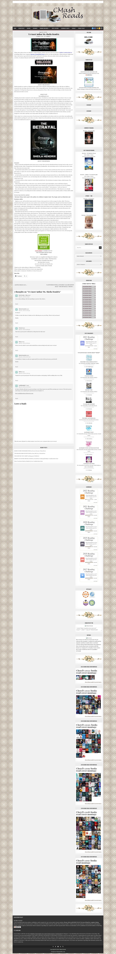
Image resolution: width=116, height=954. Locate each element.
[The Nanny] (80, 782)
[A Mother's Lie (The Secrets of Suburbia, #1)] (99, 835)
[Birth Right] (77, 782)
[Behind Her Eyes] (99, 893)
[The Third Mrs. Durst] (90, 738)
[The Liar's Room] (86, 825)
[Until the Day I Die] (77, 796)
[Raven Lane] (86, 777)
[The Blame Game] (77, 679)
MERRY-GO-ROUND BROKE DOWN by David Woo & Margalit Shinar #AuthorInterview (36, 458)
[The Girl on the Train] (99, 888)
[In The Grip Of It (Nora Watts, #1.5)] (86, 839)
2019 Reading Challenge (89, 538)
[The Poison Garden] (90, 777)
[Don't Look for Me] (93, 738)
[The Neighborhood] (80, 777)
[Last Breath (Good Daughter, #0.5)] (96, 878)
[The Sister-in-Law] (99, 699)
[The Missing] (93, 869)
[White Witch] (80, 849)
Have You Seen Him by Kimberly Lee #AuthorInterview (28, 461)
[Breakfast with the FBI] (83, 757)
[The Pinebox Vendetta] (80, 747)
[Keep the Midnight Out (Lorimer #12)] (83, 844)
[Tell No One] (83, 796)
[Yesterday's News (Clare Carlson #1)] (80, 844)
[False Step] (96, 781)
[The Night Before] (99, 787)
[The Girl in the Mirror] (83, 738)
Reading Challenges (44, 28)
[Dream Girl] (80, 708)
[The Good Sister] (93, 704)
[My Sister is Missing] (77, 752)
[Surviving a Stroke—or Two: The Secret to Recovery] (93, 874)
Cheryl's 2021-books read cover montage (86, 691)
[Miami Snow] (77, 835)
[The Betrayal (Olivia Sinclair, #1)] (96, 713)
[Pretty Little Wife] (86, 733)
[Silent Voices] (86, 781)
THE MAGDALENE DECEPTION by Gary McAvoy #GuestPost (29, 453)
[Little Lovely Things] (77, 791)
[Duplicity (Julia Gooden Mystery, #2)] (99, 878)
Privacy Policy (81, 28)
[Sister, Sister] (99, 874)
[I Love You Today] (96, 888)
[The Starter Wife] (83, 782)
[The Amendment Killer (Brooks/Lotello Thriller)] (83, 869)
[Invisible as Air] (93, 777)
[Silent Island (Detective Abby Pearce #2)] (90, 699)
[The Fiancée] (93, 708)
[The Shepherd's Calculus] (83, 849)
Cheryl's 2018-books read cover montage (86, 813)
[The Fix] (93, 849)
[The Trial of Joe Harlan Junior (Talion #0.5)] (77, 738)
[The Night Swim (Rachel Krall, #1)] (99, 738)
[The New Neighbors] (80, 830)
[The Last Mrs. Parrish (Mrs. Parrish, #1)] (93, 830)
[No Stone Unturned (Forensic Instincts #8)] (77, 757)
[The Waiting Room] (83, 821)
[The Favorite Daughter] (96, 796)
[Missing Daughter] (77, 699)
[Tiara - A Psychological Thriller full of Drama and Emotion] (86, 801)
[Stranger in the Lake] (86, 747)
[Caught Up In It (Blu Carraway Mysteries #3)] (80, 796)
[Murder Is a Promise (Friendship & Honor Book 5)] (96, 839)
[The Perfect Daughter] (93, 713)
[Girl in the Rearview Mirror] (86, 786)
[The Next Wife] (99, 708)
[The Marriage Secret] (83, 679)
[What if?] (96, 738)
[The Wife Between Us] (90, 849)
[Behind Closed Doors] (86, 893)
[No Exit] (99, 796)
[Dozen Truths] (80, 888)
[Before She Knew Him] (99, 791)
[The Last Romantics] (86, 796)
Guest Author (44, 32)
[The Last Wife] (80, 704)
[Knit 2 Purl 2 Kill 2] (83, 752)
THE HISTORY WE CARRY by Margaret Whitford (26, 456)
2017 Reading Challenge (89, 570)
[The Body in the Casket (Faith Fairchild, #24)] (90, 869)
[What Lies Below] (99, 844)
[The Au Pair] (99, 821)
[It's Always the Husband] (93, 821)
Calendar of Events (65, 28)
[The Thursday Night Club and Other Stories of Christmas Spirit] (96, 869)
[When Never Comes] (90, 821)
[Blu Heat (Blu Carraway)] (86, 888)
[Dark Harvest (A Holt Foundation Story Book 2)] (93, 878)
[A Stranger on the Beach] (83, 786)
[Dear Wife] (96, 786)
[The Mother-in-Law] (77, 743)
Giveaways (35, 28)
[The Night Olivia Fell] (93, 796)
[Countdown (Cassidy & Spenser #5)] (99, 869)
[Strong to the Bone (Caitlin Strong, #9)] (83, 874)
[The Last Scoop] (93, 752)
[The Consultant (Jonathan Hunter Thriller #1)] (90, 840)
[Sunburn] (99, 782)
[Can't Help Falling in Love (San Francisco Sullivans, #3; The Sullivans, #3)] (80, 878)
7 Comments (48, 36)
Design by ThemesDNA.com (58, 951)
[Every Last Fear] (80, 713)
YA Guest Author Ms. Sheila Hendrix (43, 34)
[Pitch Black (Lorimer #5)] (99, 883)
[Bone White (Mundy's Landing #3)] (83, 888)
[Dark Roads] (83, 709)
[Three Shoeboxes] (77, 849)
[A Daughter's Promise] (96, 874)
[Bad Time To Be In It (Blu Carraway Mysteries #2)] (93, 840)
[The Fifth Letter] (90, 888)
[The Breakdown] (77, 878)
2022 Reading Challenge (89, 491)
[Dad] (80, 699)
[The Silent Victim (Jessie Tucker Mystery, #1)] (99, 748)
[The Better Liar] (80, 757)
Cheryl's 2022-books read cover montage (86, 671)
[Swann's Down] (80, 791)
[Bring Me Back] (96, 844)
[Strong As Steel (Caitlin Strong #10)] (90, 791)
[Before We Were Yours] (80, 825)
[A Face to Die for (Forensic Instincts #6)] (77, 883)
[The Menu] (99, 743)
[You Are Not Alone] (90, 752)
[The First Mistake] (90, 786)
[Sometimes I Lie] (77, 874)
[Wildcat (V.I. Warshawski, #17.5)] (80, 892)
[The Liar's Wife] (83, 699)
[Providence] (90, 825)
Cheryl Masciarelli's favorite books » (93, 682)
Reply (16, 304)
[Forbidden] (83, 883)
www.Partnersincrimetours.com (89, 71)
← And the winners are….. (20, 284)
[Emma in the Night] (83, 743)
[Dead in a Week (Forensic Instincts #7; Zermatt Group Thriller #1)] (80, 821)
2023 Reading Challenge (89, 338)
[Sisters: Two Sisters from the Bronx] (86, 743)
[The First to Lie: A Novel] (80, 743)
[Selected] (83, 840)
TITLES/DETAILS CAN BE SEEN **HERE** (89, 352)
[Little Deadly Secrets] (90, 733)
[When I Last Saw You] (86, 709)
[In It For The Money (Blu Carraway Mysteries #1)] (86, 879)
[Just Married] (96, 704)
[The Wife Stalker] (80, 752)
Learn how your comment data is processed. (45, 441)
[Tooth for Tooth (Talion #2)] (99, 734)
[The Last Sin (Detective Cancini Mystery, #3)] (83, 892)
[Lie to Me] (93, 844)
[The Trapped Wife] (86, 699)
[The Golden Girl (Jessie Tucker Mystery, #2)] (96, 743)
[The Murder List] (93, 782)
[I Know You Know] (77, 825)
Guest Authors (55, 28)
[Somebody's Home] (90, 679)
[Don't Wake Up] (90, 796)
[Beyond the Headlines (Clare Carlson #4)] (80, 733)
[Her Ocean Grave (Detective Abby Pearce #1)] (77, 709)
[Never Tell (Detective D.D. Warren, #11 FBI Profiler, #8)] (77, 821)
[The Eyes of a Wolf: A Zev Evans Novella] (93, 888)
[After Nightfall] (83, 825)
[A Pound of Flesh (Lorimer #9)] (80, 874)
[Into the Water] (99, 825)
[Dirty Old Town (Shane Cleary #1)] (86, 752)
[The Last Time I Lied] (99, 839)
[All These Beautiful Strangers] (80, 835)
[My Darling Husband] (93, 679)
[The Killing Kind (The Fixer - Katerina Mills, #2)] (83, 897)
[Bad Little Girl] (96, 849)
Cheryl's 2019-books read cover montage (86, 769)
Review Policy (21, 28)
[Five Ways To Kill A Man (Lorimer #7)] (90, 878)
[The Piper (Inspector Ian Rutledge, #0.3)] (77, 897)
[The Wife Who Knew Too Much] (77, 748)
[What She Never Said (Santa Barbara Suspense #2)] (80, 786)
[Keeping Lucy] (90, 782)
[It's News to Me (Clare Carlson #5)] (80, 679)
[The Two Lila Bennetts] (77, 786)
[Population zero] (83, 704)
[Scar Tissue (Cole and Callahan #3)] (83, 835)
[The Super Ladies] (77, 840)
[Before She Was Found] (93, 786)
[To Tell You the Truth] (86, 738)
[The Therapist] (90, 704)
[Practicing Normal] (86, 883)
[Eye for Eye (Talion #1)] (80, 738)
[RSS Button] (99, 28)
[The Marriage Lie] (80, 839)
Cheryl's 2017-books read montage (86, 861)
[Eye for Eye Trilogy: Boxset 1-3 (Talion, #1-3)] (93, 733)
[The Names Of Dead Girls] (90, 874)
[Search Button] (102, 28)
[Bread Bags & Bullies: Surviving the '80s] (96, 777)
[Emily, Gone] (83, 791)
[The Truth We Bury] (80, 883)
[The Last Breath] (99, 830)
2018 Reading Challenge (89, 554)
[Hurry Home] (93, 743)
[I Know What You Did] (96, 709)
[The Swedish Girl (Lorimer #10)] (86, 869)
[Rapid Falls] (77, 801)
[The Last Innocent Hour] (96, 892)
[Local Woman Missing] (86, 704)
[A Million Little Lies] (90, 743)
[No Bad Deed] (96, 752)
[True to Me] (77, 777)
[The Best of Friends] (83, 713)
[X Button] (93, 28)
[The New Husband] (83, 777)
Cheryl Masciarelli (89, 341)
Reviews (28, 28)
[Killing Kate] (90, 893)
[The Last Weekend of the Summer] (96, 835)
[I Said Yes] (93, 699)
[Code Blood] (77, 886)
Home (15, 28)
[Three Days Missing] (93, 835)
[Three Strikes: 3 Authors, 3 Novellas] (83, 830)
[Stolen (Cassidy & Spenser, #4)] (93, 892)
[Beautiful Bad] (86, 821)
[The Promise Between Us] (77, 844)
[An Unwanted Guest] (90, 830)
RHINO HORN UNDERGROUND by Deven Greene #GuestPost (30, 451)
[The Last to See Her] (83, 733)
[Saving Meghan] (96, 791)
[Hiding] (86, 844)
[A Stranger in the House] (93, 825)
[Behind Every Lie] (99, 752)
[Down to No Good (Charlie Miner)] (86, 874)
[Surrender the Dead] (77, 733)
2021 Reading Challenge (89, 507)
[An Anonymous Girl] (96, 825)
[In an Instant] (96, 747)
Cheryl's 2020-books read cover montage (86, 725)
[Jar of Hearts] (96, 830)
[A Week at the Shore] (83, 748)
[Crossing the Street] (93, 883)
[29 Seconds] (99, 777)
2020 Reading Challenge (89, 523)
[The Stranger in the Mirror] (77, 713)
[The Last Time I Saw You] (86, 791)
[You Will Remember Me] (86, 713)
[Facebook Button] (95, 28)
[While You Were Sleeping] (77, 892)
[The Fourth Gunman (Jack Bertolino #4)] (86, 849)
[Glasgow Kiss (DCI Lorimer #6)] (90, 883)
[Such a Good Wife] (77, 704)
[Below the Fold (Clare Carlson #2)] (80, 801)
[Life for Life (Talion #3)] (96, 733)
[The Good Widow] (90, 844)
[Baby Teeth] (86, 835)
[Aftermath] (96, 699)
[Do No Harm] (90, 713)
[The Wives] (93, 747)
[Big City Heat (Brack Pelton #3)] (96, 883)
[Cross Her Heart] (77, 830)
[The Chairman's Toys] (90, 835)
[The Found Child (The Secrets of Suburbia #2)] (86, 830)
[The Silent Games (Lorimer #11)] (99, 849)
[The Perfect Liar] (83, 801)
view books (95, 348)
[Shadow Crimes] (77, 869)
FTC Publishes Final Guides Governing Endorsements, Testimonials (45, 933)
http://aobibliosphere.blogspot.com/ (24, 393)
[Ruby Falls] (90, 708)
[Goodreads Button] (97, 28)
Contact (74, 28)
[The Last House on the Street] (86, 679)
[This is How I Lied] (90, 747)
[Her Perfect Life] (99, 704)
